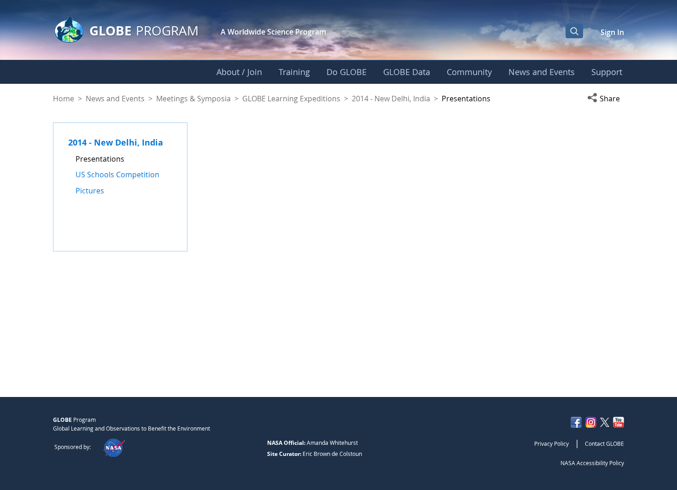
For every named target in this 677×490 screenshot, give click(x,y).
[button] (605, 98)
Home (63, 98)
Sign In (612, 32)
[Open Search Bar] (574, 30)
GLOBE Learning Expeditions (291, 98)
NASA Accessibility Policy (592, 463)
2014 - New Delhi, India (391, 98)
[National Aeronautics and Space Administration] (114, 446)
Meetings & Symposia (193, 98)
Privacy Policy (551, 443)
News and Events (115, 98)
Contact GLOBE (604, 443)
